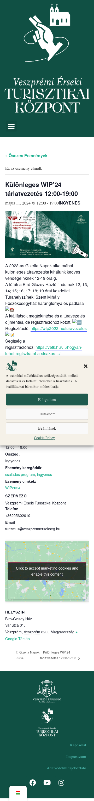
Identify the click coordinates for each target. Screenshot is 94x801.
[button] (85, 366)
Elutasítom (47, 414)
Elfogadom (47, 399)
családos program (20, 474)
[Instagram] (61, 782)
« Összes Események (26, 155)
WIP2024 (12, 487)
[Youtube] (47, 782)
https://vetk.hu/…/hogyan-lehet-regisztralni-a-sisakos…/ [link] (43, 350)
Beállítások (47, 428)
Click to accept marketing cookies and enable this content (47, 571)
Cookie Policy (44, 437)
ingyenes (44, 474)
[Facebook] (32, 782)
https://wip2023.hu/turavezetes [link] (59, 328)
